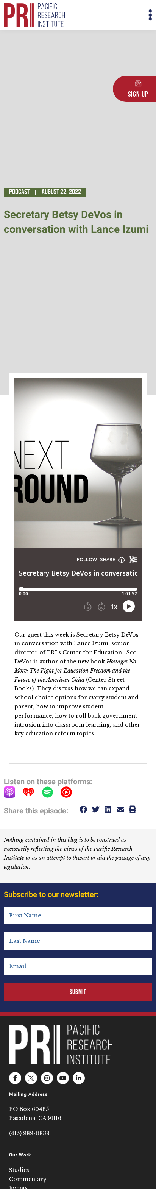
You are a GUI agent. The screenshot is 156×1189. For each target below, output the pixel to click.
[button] (115, 15)
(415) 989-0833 (29, 1133)
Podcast (19, 192)
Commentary (28, 1179)
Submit (78, 992)
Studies (19, 1170)
